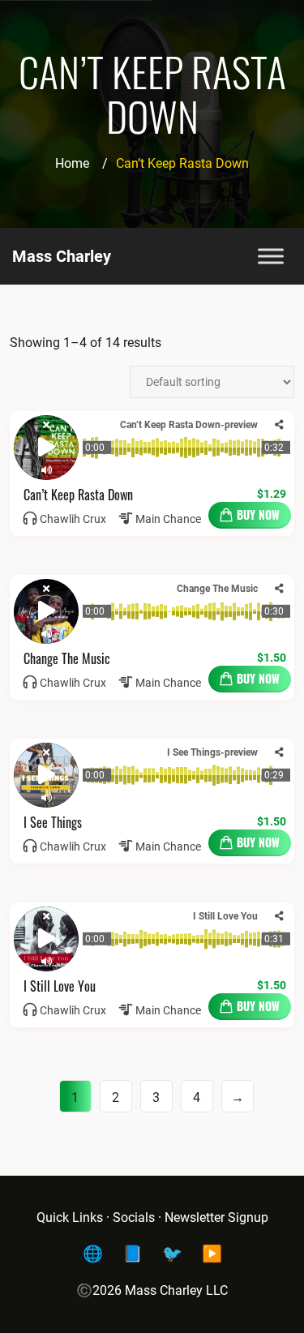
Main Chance (168, 518)
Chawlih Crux (73, 518)
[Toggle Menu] (271, 256)
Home (72, 163)
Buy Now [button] (258, 514)
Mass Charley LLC (176, 1290)
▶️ (212, 1253)
